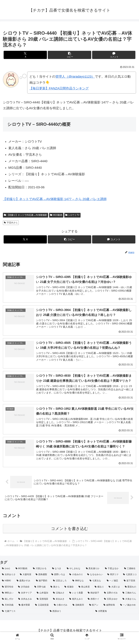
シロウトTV (73, 215)
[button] (69, 55)
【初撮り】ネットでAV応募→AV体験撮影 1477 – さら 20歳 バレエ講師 (55, 199)
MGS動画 (57, 215)
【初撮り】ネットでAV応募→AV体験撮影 (27, 215)
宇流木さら (12, 222)
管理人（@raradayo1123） (75, 76)
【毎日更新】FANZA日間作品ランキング (59, 88)
